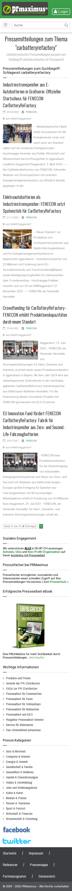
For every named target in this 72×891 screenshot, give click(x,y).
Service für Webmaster (19, 724)
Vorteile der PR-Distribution (23, 683)
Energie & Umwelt (17, 761)
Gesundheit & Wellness (20, 772)
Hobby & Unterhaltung (19, 782)
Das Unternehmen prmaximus (23, 730)
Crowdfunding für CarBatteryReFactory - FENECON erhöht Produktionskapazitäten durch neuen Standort (35, 314)
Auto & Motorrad (15, 751)
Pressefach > (59, 582)
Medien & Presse (16, 798)
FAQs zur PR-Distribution (21, 688)
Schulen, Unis (12, 552)
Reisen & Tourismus (18, 803)
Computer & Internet (18, 756)
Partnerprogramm (14, 876)
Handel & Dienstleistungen (22, 777)
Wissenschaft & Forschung (22, 818)
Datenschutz (47, 876)
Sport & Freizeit (15, 808)
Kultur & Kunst (14, 793)
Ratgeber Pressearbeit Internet (25, 719)
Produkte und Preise (18, 678)
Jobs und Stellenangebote (21, 787)
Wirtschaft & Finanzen (19, 813)
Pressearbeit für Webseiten (22, 709)
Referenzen (10, 864)
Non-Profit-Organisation (44, 552)
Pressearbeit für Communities (24, 693)
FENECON (31, 111)
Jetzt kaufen (36, 657)
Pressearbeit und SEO (19, 714)
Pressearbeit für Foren (19, 699)
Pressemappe (39, 864)
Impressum (36, 853)
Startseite (9, 853)
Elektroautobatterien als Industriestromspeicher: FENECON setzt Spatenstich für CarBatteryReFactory (34, 203)
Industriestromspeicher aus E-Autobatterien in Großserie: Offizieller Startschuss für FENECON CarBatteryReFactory (32, 95)
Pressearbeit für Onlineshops (23, 704)
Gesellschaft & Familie (19, 767)
